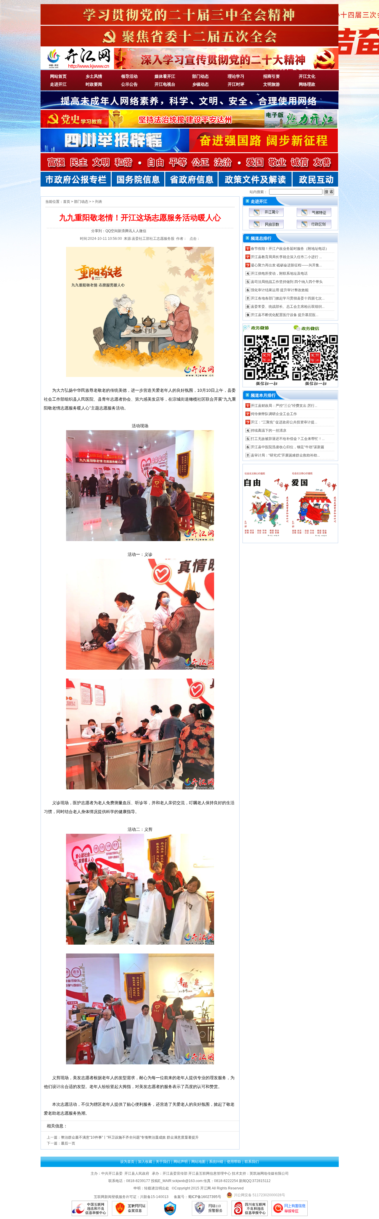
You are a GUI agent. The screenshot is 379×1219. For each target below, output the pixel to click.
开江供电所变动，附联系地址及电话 (279, 273)
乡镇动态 (200, 84)
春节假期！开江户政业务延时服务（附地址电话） (290, 249)
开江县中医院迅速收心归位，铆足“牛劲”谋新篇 (287, 447)
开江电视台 (165, 84)
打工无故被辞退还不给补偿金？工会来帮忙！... (288, 439)
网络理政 (307, 84)
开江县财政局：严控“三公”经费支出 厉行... (284, 406)
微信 (142, 231)
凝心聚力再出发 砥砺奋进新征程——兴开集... (286, 265)
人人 (135, 231)
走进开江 (58, 84)
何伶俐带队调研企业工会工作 (274, 414)
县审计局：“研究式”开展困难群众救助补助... (285, 455)
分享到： (98, 231)
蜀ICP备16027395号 (204, 1197)
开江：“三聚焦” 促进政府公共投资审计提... (284, 422)
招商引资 (271, 76)
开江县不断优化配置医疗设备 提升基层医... (284, 315)
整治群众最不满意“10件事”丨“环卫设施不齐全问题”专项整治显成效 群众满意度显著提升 (130, 1137)
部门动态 (200, 76)
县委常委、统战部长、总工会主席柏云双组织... (288, 307)
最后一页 (68, 1143)
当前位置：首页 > (59, 202)
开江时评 (236, 84)
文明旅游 (271, 84)
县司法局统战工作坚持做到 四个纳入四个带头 (287, 282)
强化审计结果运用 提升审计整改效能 (280, 290)
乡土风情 (94, 76)
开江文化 (307, 76)
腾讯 (128, 231)
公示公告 (129, 84)
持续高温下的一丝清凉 (268, 430)
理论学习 (236, 76)
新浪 (121, 231)
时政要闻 (94, 84)
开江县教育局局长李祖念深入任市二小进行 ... (286, 257)
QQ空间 (111, 231)
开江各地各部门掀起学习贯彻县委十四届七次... (288, 298)
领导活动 (129, 76)
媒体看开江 (165, 76)
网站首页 (58, 76)
